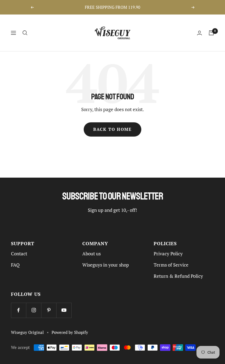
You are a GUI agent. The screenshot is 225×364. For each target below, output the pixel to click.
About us (91, 254)
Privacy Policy (168, 254)
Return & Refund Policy (178, 276)
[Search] (24, 32)
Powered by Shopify (70, 332)
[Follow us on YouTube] (63, 310)
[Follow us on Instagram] (33, 310)
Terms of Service (171, 265)
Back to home (112, 129)
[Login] (199, 33)
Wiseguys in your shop (105, 265)
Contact (19, 254)
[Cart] (211, 32)
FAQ (15, 265)
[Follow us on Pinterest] (48, 310)
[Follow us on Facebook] (18, 310)
